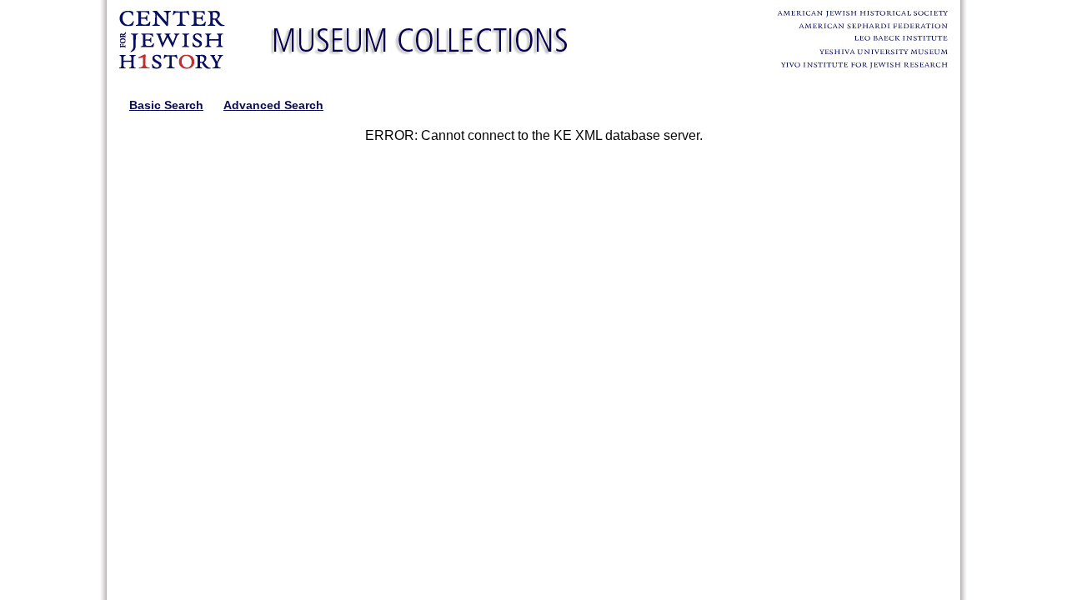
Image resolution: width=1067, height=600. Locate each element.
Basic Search (166, 105)
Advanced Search (273, 105)
